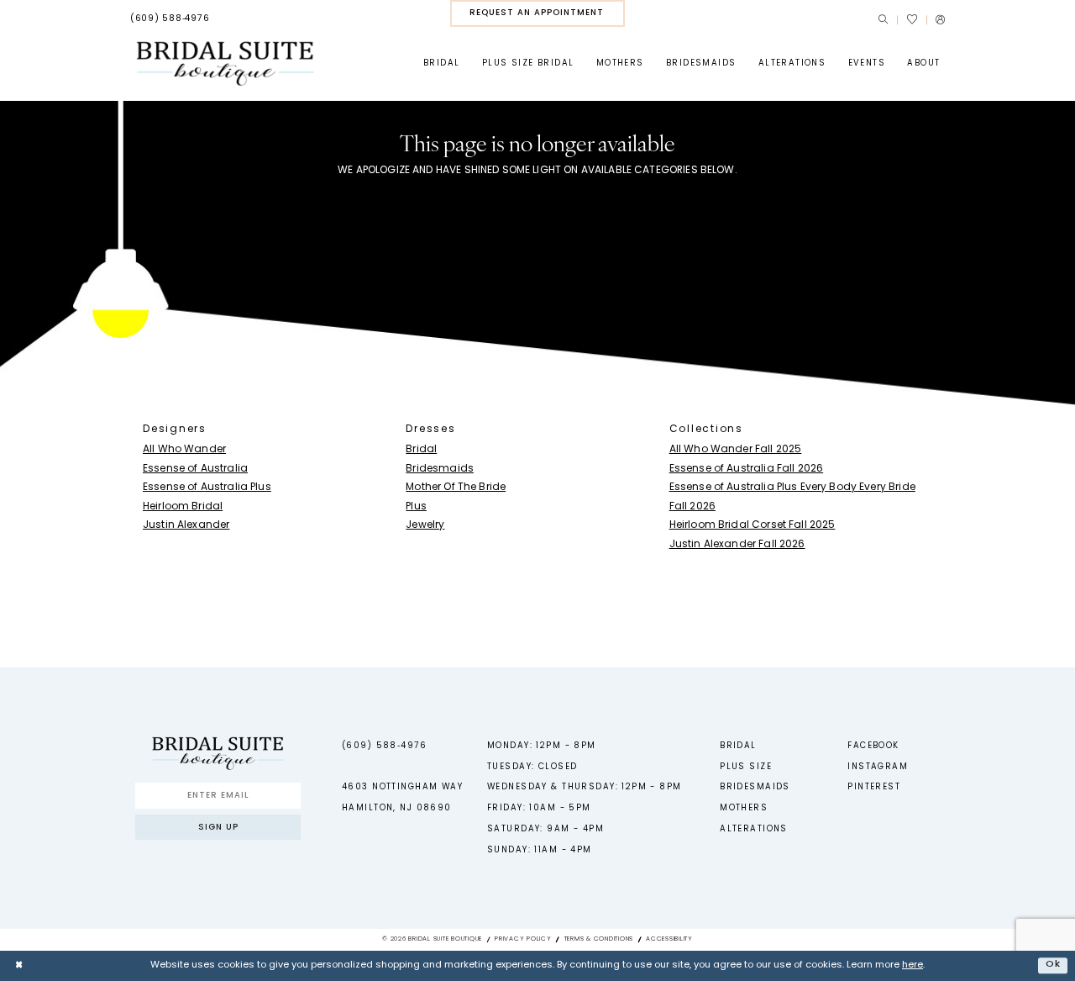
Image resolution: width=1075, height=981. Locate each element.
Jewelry (425, 525)
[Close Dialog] (18, 965)
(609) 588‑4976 (384, 746)
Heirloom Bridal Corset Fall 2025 (752, 525)
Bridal (421, 450)
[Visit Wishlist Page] (911, 19)
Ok (1053, 964)
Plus (416, 507)
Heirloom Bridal (183, 507)
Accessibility (669, 939)
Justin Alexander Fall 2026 (737, 545)
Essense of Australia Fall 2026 (746, 469)
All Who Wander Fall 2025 (735, 450)
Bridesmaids (440, 469)
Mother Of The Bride (456, 488)
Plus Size (746, 767)
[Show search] (883, 20)
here (912, 965)
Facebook (873, 746)
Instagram (877, 767)
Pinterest (873, 787)
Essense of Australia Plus (207, 488)
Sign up (218, 827)
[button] (940, 20)
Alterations (754, 829)
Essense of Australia (195, 469)
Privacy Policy (523, 939)
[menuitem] (170, 19)
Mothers (744, 808)
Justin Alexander (186, 525)
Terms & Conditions (598, 939)
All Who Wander (184, 450)
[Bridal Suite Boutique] (224, 63)
